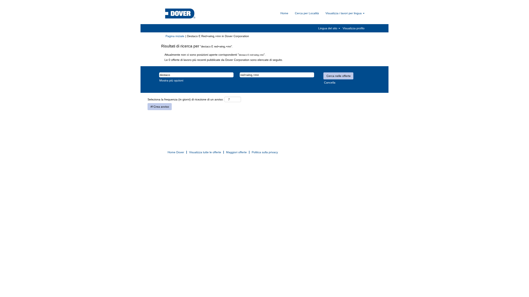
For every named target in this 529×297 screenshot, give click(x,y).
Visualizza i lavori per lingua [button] (343, 13)
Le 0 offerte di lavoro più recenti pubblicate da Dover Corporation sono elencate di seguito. (223, 59)
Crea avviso (161, 106)
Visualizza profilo (354, 28)
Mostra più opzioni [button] (171, 80)
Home (284, 13)
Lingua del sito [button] (328, 28)
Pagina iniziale (175, 36)
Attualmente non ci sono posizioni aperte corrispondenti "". (215, 54)
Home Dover (176, 152)
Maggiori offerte (236, 152)
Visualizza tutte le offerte (205, 152)
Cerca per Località (307, 13)
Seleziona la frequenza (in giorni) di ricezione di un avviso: (186, 99)
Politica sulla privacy (265, 152)
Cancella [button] (329, 82)
